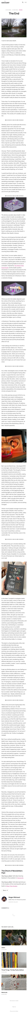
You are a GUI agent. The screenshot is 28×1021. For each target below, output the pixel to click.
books (20, 10)
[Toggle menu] (25, 2)
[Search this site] (23, 2)
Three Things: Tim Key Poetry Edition (12, 970)
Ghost (17, 1011)
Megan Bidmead (14, 897)
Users (3, 947)
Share (4, 890)
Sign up (14, 1006)
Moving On (20, 878)
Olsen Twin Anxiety (11, 886)
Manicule (4, 992)
